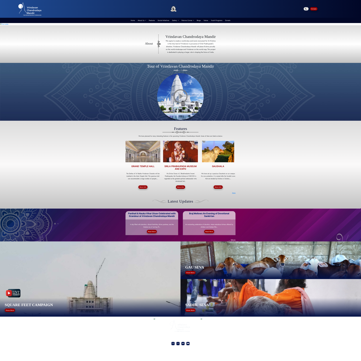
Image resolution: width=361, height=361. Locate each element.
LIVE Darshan (129, 328)
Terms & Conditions (131, 342)
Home (133, 20)
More (233, 193)
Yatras (206, 20)
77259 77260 (219, 325)
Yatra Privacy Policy (131, 347)
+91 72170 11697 (223, 350)
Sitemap (128, 353)
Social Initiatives (163, 20)
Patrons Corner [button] (187, 20)
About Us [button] (141, 20)
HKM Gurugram (130, 326)
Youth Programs (216, 20)
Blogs (199, 20)
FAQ (127, 331)
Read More (152, 231)
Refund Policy (129, 339)
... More (232, 240)
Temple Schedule (130, 334)
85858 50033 (228, 325)
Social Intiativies (130, 323)
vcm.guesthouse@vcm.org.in (223, 354)
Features (152, 20)
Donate (313, 9)
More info (143, 187)
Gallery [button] (174, 20)
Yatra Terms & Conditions (133, 350)
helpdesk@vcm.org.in (223, 329)
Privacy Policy (129, 336)
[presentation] (126, 221)
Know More (10, 310)
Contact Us (129, 345)
